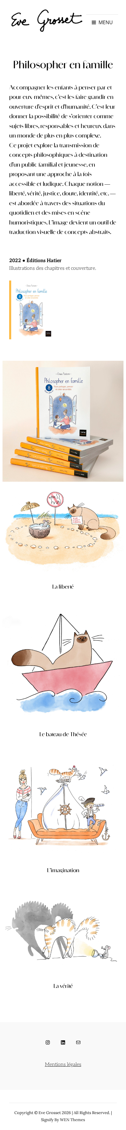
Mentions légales (63, 1065)
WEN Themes (72, 1119)
